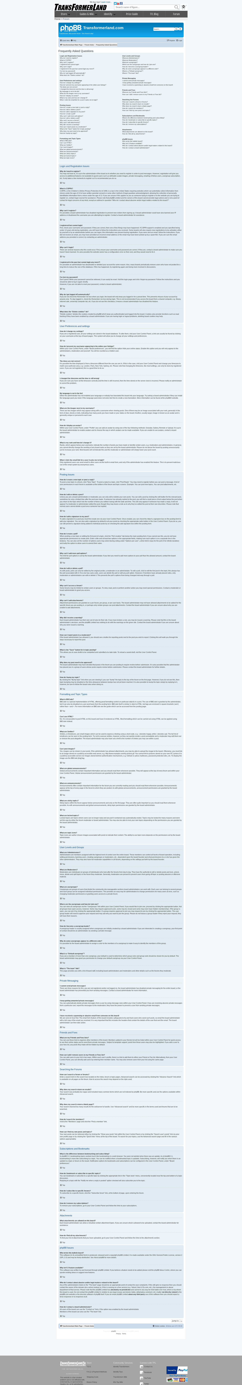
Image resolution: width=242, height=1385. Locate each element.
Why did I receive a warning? (69, 124)
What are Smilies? (66, 145)
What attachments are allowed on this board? (137, 132)
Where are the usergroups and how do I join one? (139, 64)
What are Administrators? (130, 58)
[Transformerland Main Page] (71, 27)
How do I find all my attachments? (133, 134)
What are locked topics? (68, 156)
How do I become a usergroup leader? (135, 67)
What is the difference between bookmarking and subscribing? (143, 118)
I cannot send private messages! (133, 80)
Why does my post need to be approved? (74, 131)
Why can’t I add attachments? (70, 122)
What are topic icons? (67, 158)
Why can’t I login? (66, 67)
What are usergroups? (130, 62)
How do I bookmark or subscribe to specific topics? (139, 120)
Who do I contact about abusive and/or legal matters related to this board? (147, 145)
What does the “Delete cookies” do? (72, 75)
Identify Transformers (121, 1367)
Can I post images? (66, 147)
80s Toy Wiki (118, 1382)
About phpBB (99, 1257)
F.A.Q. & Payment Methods (97, 1372)
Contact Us (148, 1367)
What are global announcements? (71, 149)
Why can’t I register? (67, 62)
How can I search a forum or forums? (135, 102)
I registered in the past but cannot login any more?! (77, 69)
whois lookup (94, 1287)
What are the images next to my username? (74, 93)
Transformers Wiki (120, 1377)
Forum (176, 14)
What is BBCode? (66, 140)
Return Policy (92, 1382)
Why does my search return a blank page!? (137, 106)
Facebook (148, 1372)
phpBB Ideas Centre (162, 1270)
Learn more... (106, 2)
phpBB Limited (123, 1255)
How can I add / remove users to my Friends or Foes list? (141, 94)
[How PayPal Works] (178, 1370)
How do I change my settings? (70, 82)
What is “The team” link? (130, 73)
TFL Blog (154, 14)
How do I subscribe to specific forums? (135, 122)
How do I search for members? (132, 108)
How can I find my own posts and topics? (136, 110)
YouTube (147, 1378)
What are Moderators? (130, 60)
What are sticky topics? (68, 153)
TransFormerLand (73, 1364)
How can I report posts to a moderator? (73, 127)
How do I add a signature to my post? (72, 111)
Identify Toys (118, 1372)
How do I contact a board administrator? (135, 148)
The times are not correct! (68, 87)
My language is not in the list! (69, 91)
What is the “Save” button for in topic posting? (75, 129)
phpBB (167, 398)
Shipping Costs (92, 1377)
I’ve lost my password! (67, 71)
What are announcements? (69, 151)
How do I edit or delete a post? (70, 109)
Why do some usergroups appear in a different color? (140, 69)
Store (64, 14)
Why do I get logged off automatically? (72, 73)
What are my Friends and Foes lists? (134, 92)
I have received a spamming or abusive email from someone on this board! (147, 85)
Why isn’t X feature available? (132, 143)
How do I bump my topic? (68, 133)
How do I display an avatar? (69, 96)
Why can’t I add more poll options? (71, 116)
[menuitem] (73, 40)
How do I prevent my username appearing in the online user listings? (83, 85)
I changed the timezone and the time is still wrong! (76, 89)
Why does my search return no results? (135, 104)
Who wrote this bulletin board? (132, 141)
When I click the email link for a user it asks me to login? (79, 100)
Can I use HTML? (66, 143)
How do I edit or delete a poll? (70, 118)
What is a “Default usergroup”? (132, 71)
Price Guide (132, 14)
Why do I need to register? (69, 58)
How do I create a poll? (67, 114)
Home (57, 19)
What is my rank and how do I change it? (73, 98)
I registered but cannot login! (69, 64)
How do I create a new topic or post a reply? (75, 107)
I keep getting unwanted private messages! (136, 82)
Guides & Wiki (87, 14)
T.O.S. (89, 1367)
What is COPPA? (65, 60)
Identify (108, 14)
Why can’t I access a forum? (69, 120)
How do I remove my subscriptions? (134, 124)
